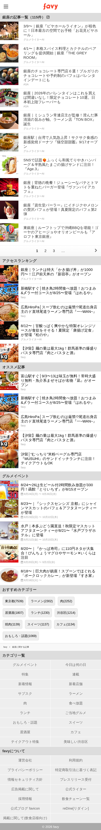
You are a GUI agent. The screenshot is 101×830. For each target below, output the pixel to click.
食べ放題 (76, 703)
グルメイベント (25, 665)
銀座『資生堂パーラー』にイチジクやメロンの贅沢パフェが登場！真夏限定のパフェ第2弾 (61, 209)
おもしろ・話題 (25, 722)
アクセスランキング (19, 261)
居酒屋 (25, 732)
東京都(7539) (14, 601)
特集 (25, 674)
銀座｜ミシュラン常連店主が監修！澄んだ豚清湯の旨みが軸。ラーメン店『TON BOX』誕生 (60, 119)
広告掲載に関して (25, 789)
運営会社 (25, 760)
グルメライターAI (33, 39)
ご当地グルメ (75, 713)
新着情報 (25, 684)
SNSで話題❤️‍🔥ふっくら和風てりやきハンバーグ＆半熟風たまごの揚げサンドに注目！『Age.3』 (59, 164)
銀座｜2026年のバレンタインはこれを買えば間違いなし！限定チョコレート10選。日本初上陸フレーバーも (59, 97)
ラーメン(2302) (42, 601)
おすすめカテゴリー (19, 590)
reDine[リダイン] (76, 808)
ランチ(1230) (40, 612)
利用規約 (76, 760)
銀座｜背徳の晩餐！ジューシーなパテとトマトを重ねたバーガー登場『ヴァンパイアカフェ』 (60, 187)
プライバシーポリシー (25, 770)
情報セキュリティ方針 (25, 779)
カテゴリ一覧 (13, 655)
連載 (75, 674)
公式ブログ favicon (25, 808)
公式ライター (75, 789)
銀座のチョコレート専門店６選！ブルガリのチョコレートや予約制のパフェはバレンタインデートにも (61, 75)
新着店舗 (76, 684)
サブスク (25, 694)
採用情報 (25, 799)
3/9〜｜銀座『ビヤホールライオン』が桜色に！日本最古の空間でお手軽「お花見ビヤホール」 (60, 30)
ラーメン (76, 694)
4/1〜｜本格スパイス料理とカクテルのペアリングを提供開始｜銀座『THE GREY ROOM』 (59, 53)
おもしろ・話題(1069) (21, 636)
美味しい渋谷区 (76, 742)
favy (5, 647)
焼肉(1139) (12, 624)
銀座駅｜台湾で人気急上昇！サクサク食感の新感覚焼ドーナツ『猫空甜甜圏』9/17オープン (60, 142)
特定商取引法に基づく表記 (76, 770)
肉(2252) (66, 601)
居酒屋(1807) (14, 612)
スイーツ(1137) (38, 624)
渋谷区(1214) (66, 612)
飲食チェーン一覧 (76, 799)
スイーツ (76, 722)
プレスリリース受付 (76, 779)
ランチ (25, 713)
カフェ (75, 732)
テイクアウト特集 (25, 742)
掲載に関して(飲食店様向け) (25, 818)
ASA (26, 84)
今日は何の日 (75, 665)
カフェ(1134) (65, 624)
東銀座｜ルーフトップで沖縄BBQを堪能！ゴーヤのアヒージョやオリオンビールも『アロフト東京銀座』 (61, 232)
